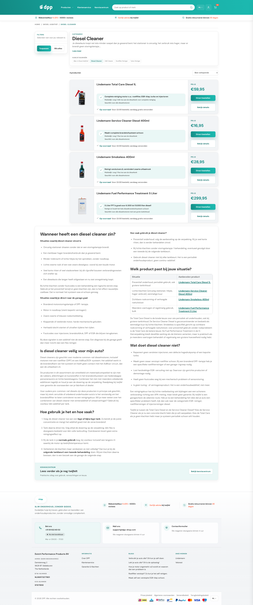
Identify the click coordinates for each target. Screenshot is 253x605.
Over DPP (86, 558)
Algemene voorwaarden (164, 595)
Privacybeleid (146, 595)
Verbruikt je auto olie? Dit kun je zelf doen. (146, 558)
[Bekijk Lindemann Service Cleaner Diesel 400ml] (82, 133)
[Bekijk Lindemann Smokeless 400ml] (82, 169)
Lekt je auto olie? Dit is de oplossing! (144, 562)
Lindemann (180, 558)
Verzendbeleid (182, 595)
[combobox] (153, 7)
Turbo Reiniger (135, 61)
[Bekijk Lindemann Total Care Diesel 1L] (82, 97)
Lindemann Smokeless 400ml (116, 157)
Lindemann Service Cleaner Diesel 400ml (123, 120)
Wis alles (58, 48)
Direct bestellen (203, 98)
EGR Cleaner (109, 61)
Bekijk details (203, 107)
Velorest (179, 562)
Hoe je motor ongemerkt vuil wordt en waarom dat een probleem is (148, 568)
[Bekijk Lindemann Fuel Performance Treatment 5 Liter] (82, 206)
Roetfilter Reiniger (122, 61)
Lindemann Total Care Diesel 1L (116, 84)
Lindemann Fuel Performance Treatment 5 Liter (127, 193)
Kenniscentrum (101, 7)
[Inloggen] (208, 7)
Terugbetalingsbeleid (199, 595)
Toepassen (44, 48)
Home (37, 24)
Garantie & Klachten (90, 567)
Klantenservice (84, 7)
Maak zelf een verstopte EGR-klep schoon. (147, 578)
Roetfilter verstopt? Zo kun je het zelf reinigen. (148, 573)
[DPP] (46, 7)
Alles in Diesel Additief (81, 61)
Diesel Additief (50, 24)
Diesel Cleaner (96, 61)
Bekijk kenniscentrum (201, 471)
